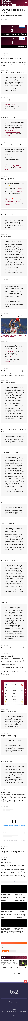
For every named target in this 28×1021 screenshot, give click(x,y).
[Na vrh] (25, 981)
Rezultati (12, 951)
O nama (17, 995)
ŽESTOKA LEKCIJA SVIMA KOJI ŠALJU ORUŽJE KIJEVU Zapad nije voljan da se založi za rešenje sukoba (20, 914)
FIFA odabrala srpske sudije (7, 960)
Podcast (19, 5)
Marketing (14, 1001)
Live (14, 5)
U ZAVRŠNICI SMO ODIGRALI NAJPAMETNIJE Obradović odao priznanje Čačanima (7, 897)
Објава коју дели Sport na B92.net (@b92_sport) (14, 840)
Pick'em (9, 5)
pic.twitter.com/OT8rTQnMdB (12, 201)
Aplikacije (10, 995)
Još (14, 881)
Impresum (23, 1001)
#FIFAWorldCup (9, 130)
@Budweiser (21, 188)
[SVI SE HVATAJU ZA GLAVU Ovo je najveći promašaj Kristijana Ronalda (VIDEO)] (20, 926)
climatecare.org (14, 1015)
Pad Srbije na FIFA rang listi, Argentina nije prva (11, 973)
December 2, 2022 (19, 108)
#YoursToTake (9, 199)
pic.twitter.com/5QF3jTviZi (11, 104)
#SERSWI (15, 128)
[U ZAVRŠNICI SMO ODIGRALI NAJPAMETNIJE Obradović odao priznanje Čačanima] (7, 892)
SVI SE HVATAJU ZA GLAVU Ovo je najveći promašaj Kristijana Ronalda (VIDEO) (19, 931)
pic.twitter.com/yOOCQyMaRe (12, 132)
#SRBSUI (9, 198)
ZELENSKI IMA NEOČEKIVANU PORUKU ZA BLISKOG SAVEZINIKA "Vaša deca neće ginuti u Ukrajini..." (20, 897)
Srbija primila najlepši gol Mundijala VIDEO (10, 971)
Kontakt (18, 1001)
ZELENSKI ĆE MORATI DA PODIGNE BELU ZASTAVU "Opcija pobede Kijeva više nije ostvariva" (7, 931)
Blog (14, 995)
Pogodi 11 (4, 5)
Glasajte (5, 951)
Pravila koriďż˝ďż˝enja (10, 1002)
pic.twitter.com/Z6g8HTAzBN (12, 166)
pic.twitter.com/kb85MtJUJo (12, 358)
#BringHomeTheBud (18, 199)
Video (24, 5)
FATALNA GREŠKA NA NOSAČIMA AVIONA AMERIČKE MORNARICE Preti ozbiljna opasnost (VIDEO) (7, 914)
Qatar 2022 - (6, 2)
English (21, 995)
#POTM (15, 198)
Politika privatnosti (19, 1002)
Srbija (3, 957)
